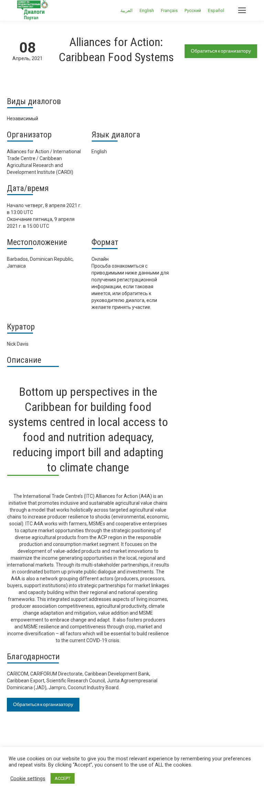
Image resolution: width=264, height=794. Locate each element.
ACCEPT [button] (62, 778)
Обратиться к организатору (221, 51)
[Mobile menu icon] (242, 10)
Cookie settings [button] (27, 778)
